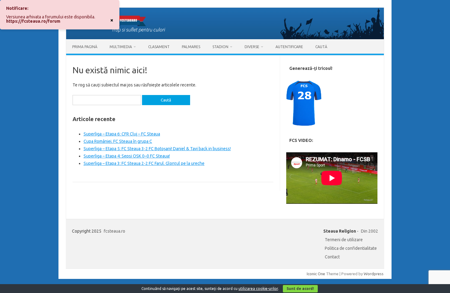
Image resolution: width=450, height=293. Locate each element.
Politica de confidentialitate (351, 248)
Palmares (191, 47)
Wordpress (374, 274)
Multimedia (121, 47)
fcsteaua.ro (114, 231)
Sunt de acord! (300, 289)
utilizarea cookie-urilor (258, 289)
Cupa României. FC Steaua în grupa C (118, 141)
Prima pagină (84, 47)
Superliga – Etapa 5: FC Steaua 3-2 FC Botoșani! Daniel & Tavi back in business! (157, 148)
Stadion (220, 47)
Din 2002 (369, 231)
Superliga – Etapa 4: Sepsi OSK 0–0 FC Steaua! (127, 156)
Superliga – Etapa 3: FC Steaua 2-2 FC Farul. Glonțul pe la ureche (144, 163)
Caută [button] (321, 47)
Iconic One (316, 274)
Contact (332, 256)
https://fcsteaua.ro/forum (33, 21)
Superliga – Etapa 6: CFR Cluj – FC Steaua (122, 133)
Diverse (252, 47)
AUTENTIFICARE (289, 47)
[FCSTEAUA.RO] (225, 37)
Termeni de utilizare (344, 239)
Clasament (159, 47)
